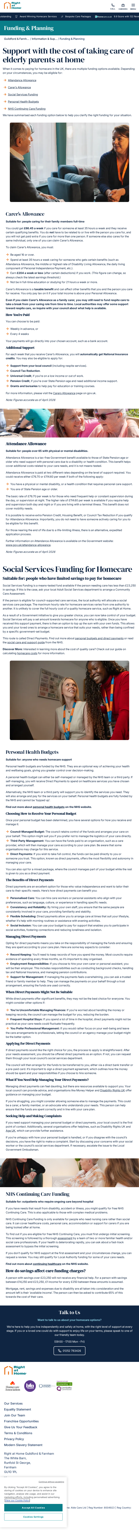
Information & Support (46, 38)
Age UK (10, 1130)
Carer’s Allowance (19, 87)
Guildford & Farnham (17, 38)
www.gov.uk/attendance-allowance (28, 545)
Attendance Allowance (22, 80)
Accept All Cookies (33, 1507)
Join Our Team (14, 1415)
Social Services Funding (23, 94)
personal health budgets (49, 807)
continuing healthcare (47, 1264)
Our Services (13, 1403)
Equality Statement (17, 1409)
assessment (65, 1238)
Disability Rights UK (112, 1090)
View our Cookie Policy (17, 1500)
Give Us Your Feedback (20, 1427)
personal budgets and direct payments (99, 638)
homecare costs (27, 653)
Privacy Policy (14, 1439)
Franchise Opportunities (21, 1421)
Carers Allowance (64, 393)
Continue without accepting (51, 1482)
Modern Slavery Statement (23, 1445)
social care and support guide (26, 642)
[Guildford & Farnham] (13, 6)
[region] (33, 1502)
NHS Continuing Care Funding (27, 108)
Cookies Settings (33, 1516)
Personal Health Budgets (23, 101)
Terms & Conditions (18, 1433)
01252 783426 (72, 1350)
